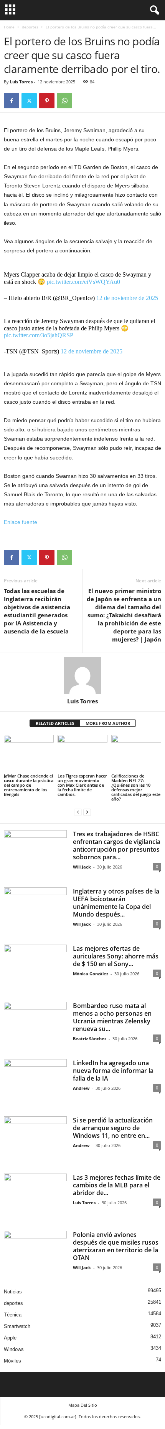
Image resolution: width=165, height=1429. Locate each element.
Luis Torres (21, 82)
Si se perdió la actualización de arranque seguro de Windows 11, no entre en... (113, 1128)
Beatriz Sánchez (89, 1038)
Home (9, 27)
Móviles (12, 1361)
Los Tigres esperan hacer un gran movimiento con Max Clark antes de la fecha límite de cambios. (82, 785)
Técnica (12, 1315)
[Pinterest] (46, 100)
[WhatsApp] (64, 100)
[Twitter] (29, 100)
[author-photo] (82, 675)
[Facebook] (11, 100)
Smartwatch (17, 1326)
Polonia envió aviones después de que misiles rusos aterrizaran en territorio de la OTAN (115, 1246)
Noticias (13, 1292)
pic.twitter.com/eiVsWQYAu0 (83, 282)
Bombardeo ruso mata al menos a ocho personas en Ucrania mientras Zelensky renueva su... (112, 1017)
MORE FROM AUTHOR (108, 723)
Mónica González (90, 973)
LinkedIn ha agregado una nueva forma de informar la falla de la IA (113, 1071)
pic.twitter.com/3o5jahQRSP (38, 335)
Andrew (81, 1088)
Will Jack (82, 867)
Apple (10, 1338)
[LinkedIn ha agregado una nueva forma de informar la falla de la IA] (35, 1082)
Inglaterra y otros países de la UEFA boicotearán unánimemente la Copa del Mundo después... (116, 902)
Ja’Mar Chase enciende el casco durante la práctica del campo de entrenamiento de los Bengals (28, 785)
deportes (30, 27)
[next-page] (87, 812)
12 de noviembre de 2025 (127, 298)
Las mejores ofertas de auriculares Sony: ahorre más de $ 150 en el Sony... (115, 956)
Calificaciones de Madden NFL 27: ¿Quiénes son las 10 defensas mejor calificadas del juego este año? (135, 787)
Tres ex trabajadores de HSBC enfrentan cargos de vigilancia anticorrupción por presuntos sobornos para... (116, 845)
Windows (14, 1349)
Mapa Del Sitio (82, 1405)
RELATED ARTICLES (55, 723)
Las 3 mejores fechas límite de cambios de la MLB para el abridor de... (116, 1185)
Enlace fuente (20, 522)
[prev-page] (78, 812)
